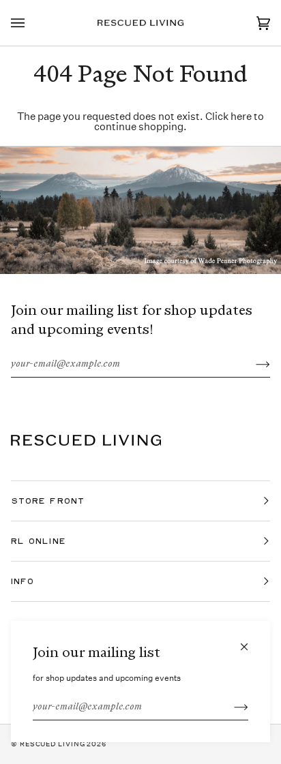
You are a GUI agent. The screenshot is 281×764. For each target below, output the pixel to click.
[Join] (230, 707)
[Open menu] (31, 23)
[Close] (250, 641)
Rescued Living (52, 744)
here (241, 116)
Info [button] (22, 581)
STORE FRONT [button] (48, 500)
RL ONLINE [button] (38, 541)
